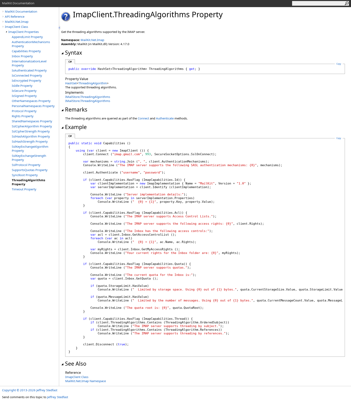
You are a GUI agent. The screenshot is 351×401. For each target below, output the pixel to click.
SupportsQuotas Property (30, 170)
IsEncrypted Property (26, 80)
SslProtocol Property (26, 165)
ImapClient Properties (23, 32)
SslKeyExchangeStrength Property (29, 158)
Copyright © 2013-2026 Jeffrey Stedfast (29, 390)
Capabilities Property (26, 51)
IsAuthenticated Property (29, 70)
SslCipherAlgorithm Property (32, 126)
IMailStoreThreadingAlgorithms (87, 97)
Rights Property (23, 116)
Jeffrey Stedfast (57, 397)
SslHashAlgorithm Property (31, 136)
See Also (75, 363)
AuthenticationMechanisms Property (31, 44)
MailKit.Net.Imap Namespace (85, 381)
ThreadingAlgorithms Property (28, 182)
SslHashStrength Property (30, 141)
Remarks (76, 109)
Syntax (73, 52)
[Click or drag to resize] (60, 27)
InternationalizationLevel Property (29, 63)
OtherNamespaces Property (31, 101)
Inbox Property (22, 56)
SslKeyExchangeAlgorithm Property (30, 148)
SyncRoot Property (25, 175)
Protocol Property (24, 111)
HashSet (71, 83)
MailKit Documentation (21, 11)
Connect (143, 118)
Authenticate (165, 118)
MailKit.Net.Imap (16, 22)
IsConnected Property (27, 75)
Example (76, 127)
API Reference (14, 16)
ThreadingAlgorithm (92, 83)
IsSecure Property (24, 91)
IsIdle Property (22, 85)
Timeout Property (24, 189)
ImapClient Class (16, 27)
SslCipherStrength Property (31, 131)
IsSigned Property (24, 96)
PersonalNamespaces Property (33, 106)
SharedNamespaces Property (32, 121)
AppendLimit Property (27, 37)
